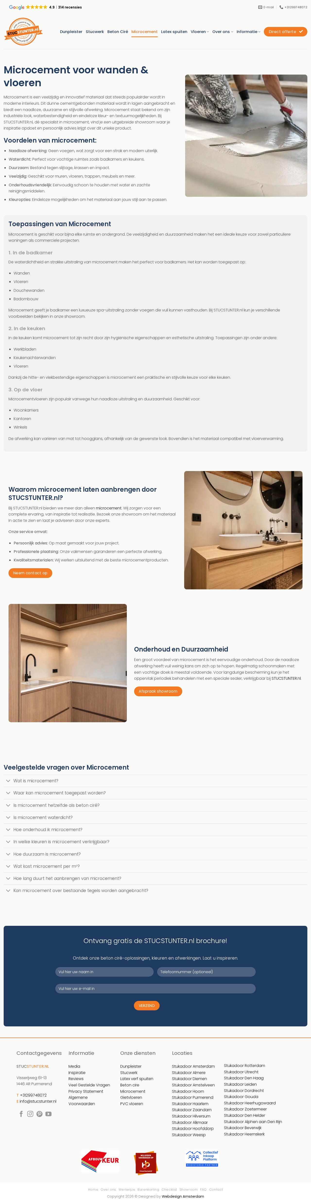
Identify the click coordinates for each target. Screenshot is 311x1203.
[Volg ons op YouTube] (48, 1114)
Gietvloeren (131, 1097)
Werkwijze (127, 1189)
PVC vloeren (131, 1104)
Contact (216, 1189)
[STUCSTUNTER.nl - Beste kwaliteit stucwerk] (23, 31)
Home (93, 1189)
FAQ (203, 1189)
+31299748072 (33, 1095)
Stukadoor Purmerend (192, 1097)
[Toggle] (8, 781)
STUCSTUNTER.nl (286, 678)
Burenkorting (148, 1189)
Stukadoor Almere (189, 1072)
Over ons (221, 31)
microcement (108, 508)
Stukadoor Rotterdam (244, 1065)
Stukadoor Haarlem (190, 1104)
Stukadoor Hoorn (188, 1091)
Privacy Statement (86, 1091)
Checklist (169, 1189)
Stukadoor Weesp (189, 1135)
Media (74, 1066)
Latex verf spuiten (136, 1079)
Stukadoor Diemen (189, 1079)
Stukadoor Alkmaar (190, 1122)
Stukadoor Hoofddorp (193, 1128)
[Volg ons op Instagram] (30, 1114)
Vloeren (198, 31)
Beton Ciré (117, 31)
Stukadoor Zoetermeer (245, 1109)
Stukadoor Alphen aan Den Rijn (253, 1122)
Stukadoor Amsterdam (193, 1066)
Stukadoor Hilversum (191, 1116)
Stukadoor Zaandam (192, 1110)
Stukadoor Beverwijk (242, 1128)
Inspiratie (77, 1072)
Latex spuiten (174, 31)
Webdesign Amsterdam (183, 1196)
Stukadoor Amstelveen (193, 1085)
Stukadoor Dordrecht (244, 1090)
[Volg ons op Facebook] (21, 1114)
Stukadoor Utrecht (241, 1072)
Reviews (76, 1079)
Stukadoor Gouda (241, 1097)
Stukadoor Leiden (240, 1084)
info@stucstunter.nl (38, 1101)
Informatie (247, 31)
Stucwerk (95, 31)
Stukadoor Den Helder (244, 1115)
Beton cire (129, 1085)
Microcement (144, 31)
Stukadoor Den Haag (244, 1078)
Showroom (189, 1189)
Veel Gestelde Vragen (89, 1085)
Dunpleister (71, 31)
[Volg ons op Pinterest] (39, 1114)
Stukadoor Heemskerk (244, 1134)
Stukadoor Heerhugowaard (250, 1103)
